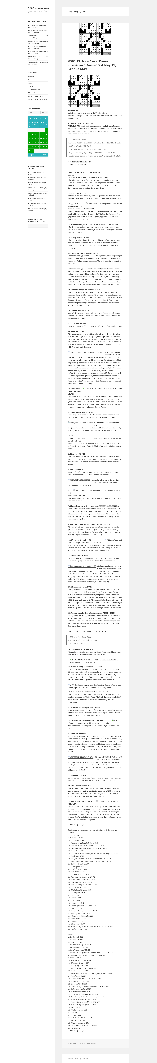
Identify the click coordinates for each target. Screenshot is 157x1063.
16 (29, 142)
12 (38, 138)
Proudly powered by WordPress (78, 1059)
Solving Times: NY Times (35, 96)
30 (29, 150)
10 (32, 138)
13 (41, 138)
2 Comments (92, 1043)
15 (46, 138)
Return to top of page (76, 825)
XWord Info (31, 93)
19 (38, 142)
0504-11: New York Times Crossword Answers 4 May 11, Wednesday (92, 65)
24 (32, 146)
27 (41, 146)
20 (41, 142)
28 (43, 146)
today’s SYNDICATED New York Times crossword (95, 116)
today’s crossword (83, 113)
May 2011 (38, 118)
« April (31, 155)
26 (38, 146)
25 (35, 146)
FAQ (29, 80)
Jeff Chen (82, 1043)
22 (46, 142)
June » (45, 155)
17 (32, 142)
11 (35, 138)
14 (43, 138)
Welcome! (31, 77)
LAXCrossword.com (34, 90)
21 (43, 142)
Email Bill (31, 86)
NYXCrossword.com (38, 8)
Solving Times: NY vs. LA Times (37, 99)
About (30, 83)
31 (32, 150)
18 (35, 142)
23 (29, 146)
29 (46, 146)
